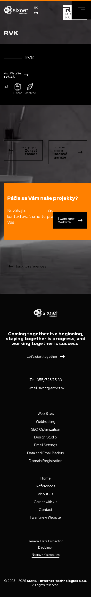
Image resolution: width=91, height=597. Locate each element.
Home (46, 478)
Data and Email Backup (45, 453)
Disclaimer (45, 548)
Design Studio (45, 437)
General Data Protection (45, 541)
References (45, 486)
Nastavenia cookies (45, 555)
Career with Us (45, 501)
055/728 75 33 (49, 379)
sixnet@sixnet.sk (51, 388)
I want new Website (66, 220)
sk (36, 7)
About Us (45, 494)
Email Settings (45, 445)
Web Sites (46, 413)
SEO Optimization (45, 429)
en (36, 13)
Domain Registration (45, 460)
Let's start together (42, 356)
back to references (31, 266)
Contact (45, 509)
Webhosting (45, 421)
